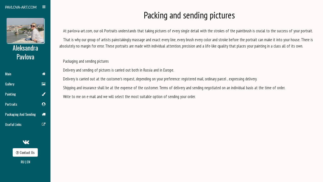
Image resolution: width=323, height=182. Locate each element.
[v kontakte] (26, 141)
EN (28, 161)
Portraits (11, 104)
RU (22, 161)
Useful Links (13, 124)
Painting (10, 94)
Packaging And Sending (20, 114)
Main (8, 73)
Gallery (9, 83)
